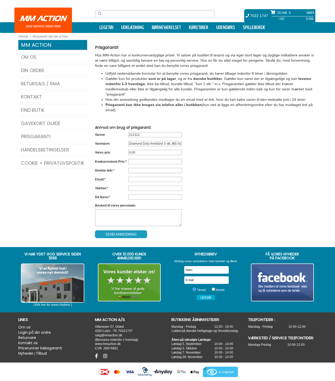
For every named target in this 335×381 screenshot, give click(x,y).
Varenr (100, 135)
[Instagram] (105, 356)
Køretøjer (198, 27)
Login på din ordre (34, 332)
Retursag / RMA (40, 83)
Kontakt (31, 96)
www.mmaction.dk (108, 343)
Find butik (32, 110)
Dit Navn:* (102, 197)
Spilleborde (254, 27)
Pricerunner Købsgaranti (40, 348)
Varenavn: (102, 143)
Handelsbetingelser (45, 149)
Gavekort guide (40, 123)
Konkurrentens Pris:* (111, 161)
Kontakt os (28, 342)
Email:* (100, 179)
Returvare (27, 337)
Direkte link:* (104, 170)
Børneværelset (166, 27)
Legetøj (106, 27)
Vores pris (102, 152)
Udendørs (225, 27)
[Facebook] (97, 356)
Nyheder (26, 353)
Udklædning (132, 27)
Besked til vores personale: (115, 205)
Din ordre (32, 70)
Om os (28, 57)
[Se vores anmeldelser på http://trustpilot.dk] (129, 282)
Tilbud (41, 353)
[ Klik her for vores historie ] (53, 305)
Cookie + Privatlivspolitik (52, 163)
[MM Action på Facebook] (282, 282)
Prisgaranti (36, 136)
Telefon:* (101, 188)
